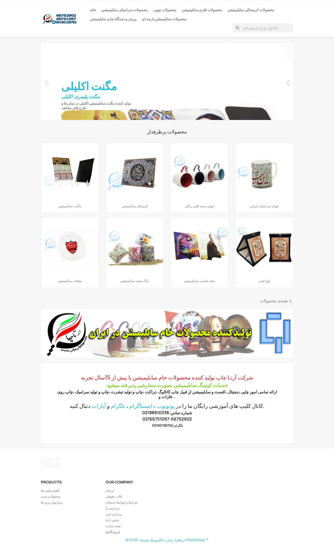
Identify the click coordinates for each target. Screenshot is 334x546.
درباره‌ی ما (113, 508)
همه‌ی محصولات (276, 301)
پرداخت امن (114, 514)
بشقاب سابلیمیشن (70, 281)
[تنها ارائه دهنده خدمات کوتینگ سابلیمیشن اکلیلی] (167, 333)
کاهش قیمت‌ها (50, 490)
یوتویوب (166, 406)
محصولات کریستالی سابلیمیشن (250, 9)
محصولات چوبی (165, 9)
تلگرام (118, 406)
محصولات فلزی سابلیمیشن (202, 9)
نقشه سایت (113, 526)
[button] (60, 81)
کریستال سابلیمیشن (135, 206)
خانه (93, 9)
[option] (173, 81)
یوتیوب (45, 462)
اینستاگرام (140, 406)
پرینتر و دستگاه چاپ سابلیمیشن (113, 18)
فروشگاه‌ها (113, 532)
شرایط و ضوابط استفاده (122, 502)
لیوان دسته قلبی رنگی (199, 206)
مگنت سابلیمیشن (69, 206)
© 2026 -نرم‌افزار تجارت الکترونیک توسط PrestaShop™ (167, 540)
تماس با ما (112, 520)
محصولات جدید (51, 496)
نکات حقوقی (114, 496)
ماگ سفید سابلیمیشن (134, 281)
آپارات (99, 406)
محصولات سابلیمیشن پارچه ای (164, 18)
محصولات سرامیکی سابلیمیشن (124, 9)
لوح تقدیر (264, 281)
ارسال (110, 490)
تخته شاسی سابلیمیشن (199, 281)
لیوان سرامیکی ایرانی (264, 206)
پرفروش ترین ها (51, 502)
